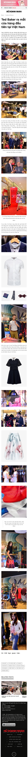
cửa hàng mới (12, 663)
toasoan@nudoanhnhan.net (10, 708)
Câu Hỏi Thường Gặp (15, 741)
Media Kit (19, 746)
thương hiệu (5, 670)
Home (2, 15)
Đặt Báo (9, 746)
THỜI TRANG (12, 668)
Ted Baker (4, 668)
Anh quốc (4, 663)
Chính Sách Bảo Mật (15, 739)
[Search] (26, 7)
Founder (19, 734)
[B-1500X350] (14, 3)
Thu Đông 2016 (20, 668)
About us (9, 734)
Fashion (19, 663)
